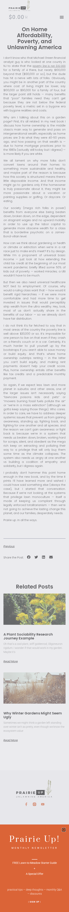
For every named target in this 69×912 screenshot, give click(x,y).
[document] (34, 456)
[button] (63, 829)
